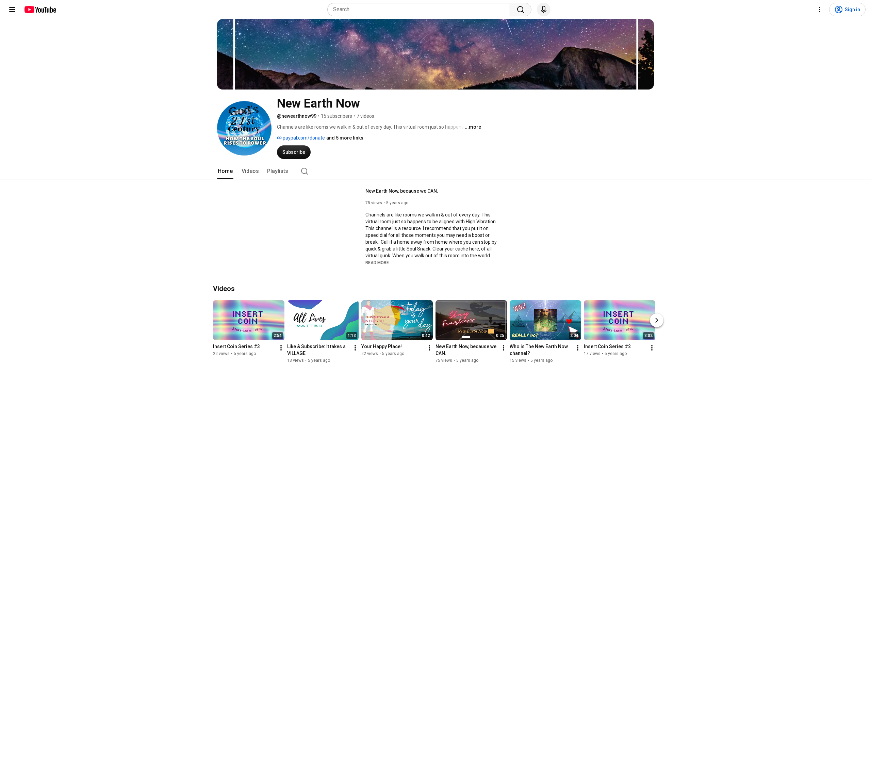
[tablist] (435, 171)
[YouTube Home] (40, 9)
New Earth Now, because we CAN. (401, 191)
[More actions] (281, 348)
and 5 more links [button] (344, 138)
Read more (377, 262)
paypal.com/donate (303, 138)
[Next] (656, 320)
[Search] (520, 9)
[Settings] (820, 9)
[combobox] (420, 9)
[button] (377, 262)
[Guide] (12, 9)
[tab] (225, 171)
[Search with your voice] (543, 9)
